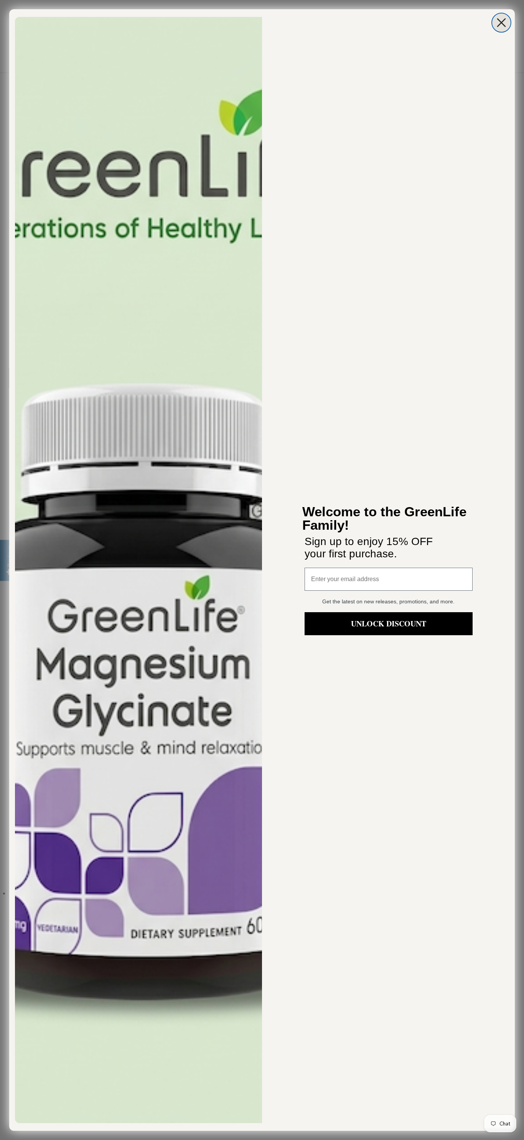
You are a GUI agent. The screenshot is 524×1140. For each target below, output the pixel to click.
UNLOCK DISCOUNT (388, 623)
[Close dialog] (501, 22)
